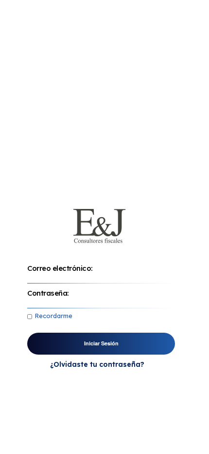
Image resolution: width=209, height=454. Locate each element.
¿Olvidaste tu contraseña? (97, 364)
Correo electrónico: (60, 268)
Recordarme (53, 316)
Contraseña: (48, 293)
